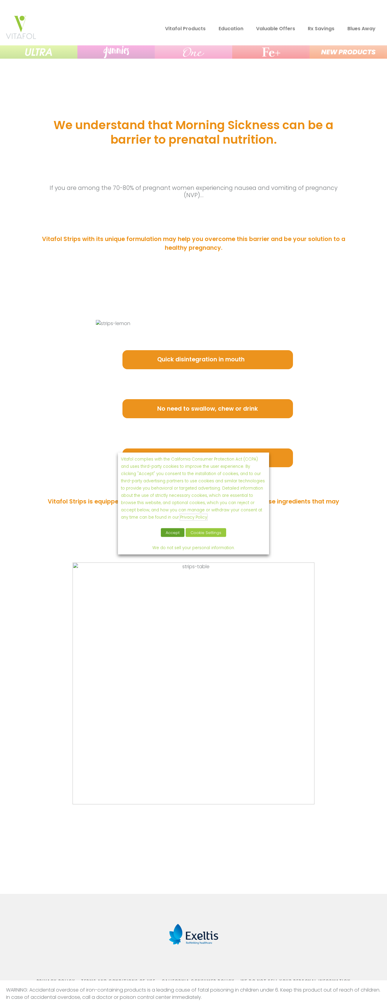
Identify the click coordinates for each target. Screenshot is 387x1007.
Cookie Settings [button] (205, 533)
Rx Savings (321, 28)
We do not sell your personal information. (193, 548)
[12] (193, 52)
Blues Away (361, 28)
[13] (271, 52)
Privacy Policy (193, 517)
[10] (38, 52)
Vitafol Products (185, 28)
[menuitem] (270, 29)
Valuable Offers (275, 28)
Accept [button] (173, 533)
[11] (116, 51)
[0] (21, 37)
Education (231, 28)
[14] (348, 51)
